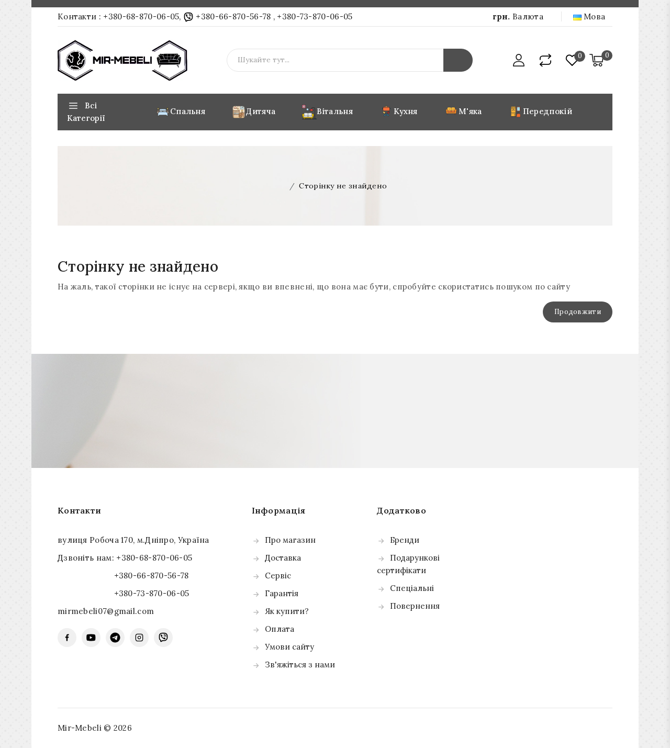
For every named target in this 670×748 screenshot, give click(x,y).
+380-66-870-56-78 (233, 16)
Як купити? (287, 611)
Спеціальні (412, 588)
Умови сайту (289, 647)
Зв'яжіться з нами (300, 664)
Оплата (279, 629)
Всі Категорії (86, 112)
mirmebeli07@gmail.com (106, 611)
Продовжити (577, 311)
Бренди (404, 540)
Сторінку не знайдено (343, 186)
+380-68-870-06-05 (141, 16)
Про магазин (290, 540)
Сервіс (278, 575)
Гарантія (281, 593)
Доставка (283, 558)
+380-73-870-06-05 (314, 16)
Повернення (415, 606)
